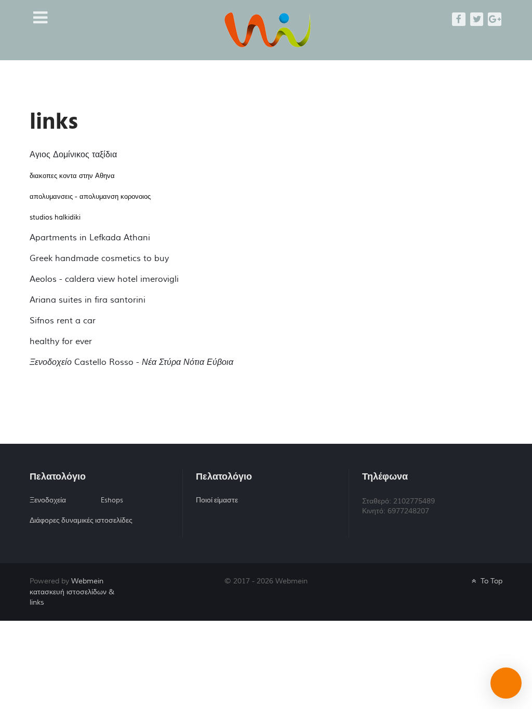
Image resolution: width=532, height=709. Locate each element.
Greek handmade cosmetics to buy (99, 258)
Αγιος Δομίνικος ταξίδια (73, 154)
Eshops (112, 500)
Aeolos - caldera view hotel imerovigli (104, 279)
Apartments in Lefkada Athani (90, 238)
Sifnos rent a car (63, 321)
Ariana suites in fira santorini (87, 300)
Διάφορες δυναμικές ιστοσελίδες (81, 520)
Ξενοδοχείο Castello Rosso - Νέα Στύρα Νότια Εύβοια (131, 362)
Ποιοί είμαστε (217, 500)
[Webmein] (267, 29)
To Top (490, 581)
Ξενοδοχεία (48, 500)
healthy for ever (61, 341)
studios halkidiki (55, 217)
